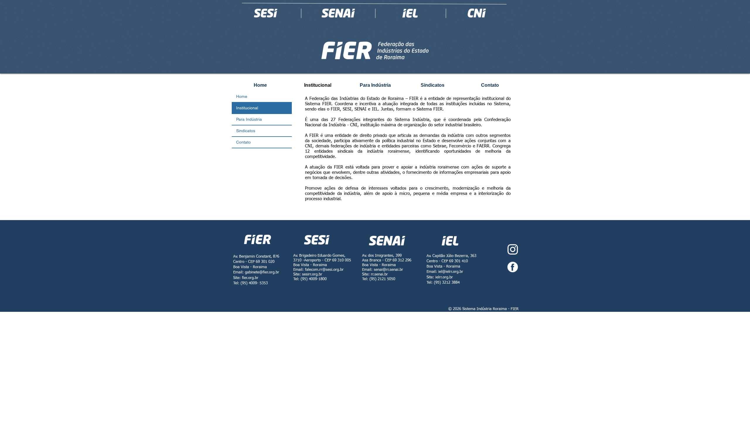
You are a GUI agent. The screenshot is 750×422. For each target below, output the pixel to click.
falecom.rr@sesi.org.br (324, 270)
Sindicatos (245, 130)
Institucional (247, 108)
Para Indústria (249, 119)
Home (241, 96)
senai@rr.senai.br (388, 270)
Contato (243, 142)
